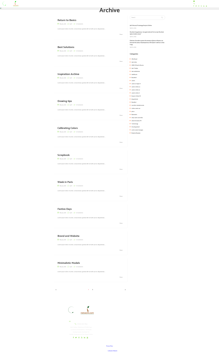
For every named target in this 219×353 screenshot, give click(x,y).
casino (133, 81)
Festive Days (64, 209)
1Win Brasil (134, 59)
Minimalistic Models (68, 263)
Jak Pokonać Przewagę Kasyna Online (141, 25)
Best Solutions (65, 47)
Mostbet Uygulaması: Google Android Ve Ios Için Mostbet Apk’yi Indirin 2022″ (147, 33)
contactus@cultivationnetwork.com (205, 1)
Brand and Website (68, 236)
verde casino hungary (137, 130)
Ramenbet (134, 115)
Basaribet (134, 78)
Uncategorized (135, 127)
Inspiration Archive (68, 74)
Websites (138, 320)
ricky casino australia (137, 118)
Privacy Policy (109, 346)
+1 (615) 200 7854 (200, 3)
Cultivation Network (112, 351)
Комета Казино (135, 133)
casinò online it (135, 93)
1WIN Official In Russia (137, 65)
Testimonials (137, 328)
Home (138, 316)
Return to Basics (66, 20)
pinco (132, 112)
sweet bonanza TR (136, 121)
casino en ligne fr (136, 84)
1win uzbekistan (135, 71)
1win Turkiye (134, 68)
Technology (134, 124)
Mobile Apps (138, 324)
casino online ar (135, 90)
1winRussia (134, 75)
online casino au (135, 108)
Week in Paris (65, 182)
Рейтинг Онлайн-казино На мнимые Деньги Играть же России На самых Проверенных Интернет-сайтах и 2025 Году (147, 43)
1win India (134, 62)
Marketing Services (138, 333)
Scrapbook (63, 155)
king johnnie (134, 99)
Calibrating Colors (67, 128)
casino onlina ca (135, 87)
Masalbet (133, 102)
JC (71, 24)
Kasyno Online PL (136, 96)
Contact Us (138, 337)
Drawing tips (64, 101)
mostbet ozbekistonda (137, 105)
